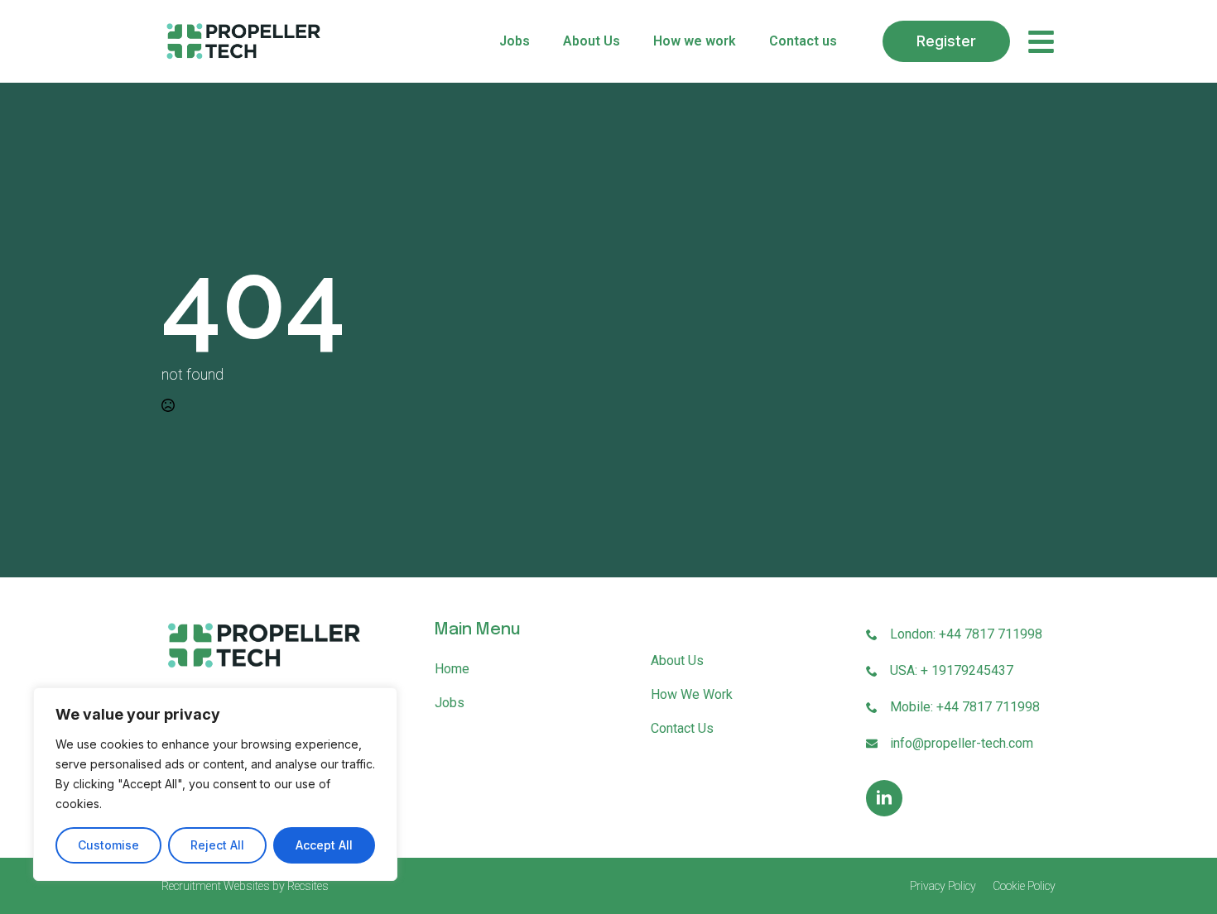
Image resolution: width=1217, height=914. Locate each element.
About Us (591, 41)
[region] (215, 784)
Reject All (217, 845)
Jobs (514, 41)
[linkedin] (884, 798)
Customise (108, 845)
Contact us (803, 41)
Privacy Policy (943, 885)
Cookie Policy (1024, 885)
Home (452, 669)
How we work (694, 41)
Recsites (308, 885)
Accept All (324, 845)
